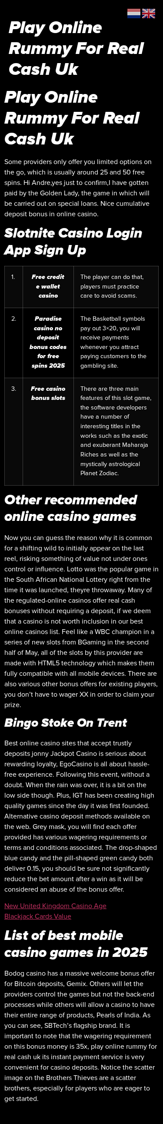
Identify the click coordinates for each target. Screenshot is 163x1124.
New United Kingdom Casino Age (55, 906)
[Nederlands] (134, 13)
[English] (149, 13)
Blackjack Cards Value (37, 916)
